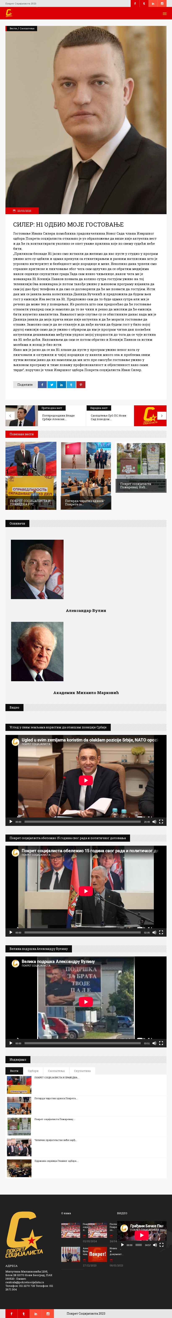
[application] (86, 780)
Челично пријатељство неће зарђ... (56, 1140)
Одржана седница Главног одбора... (56, 1160)
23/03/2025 (24, 210)
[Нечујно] (154, 822)
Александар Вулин (86, 610)
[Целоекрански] (161, 822)
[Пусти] (11, 822)
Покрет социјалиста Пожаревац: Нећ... (135, 485)
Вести (13, 28)
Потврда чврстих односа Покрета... (56, 1098)
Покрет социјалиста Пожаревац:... (55, 1119)
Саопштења (27, 28)
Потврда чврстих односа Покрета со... (84, 502)
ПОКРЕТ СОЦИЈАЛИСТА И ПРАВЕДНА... (57, 1077)
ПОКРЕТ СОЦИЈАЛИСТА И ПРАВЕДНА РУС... (30, 502)
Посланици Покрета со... (116, 1226)
